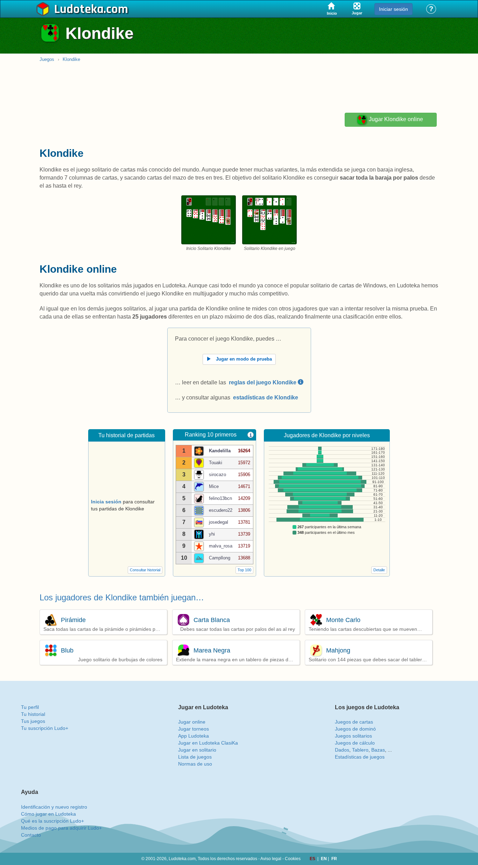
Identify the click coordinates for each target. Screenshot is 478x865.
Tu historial (33, 714)
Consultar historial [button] (145, 570)
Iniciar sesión (393, 9)
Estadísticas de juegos (360, 757)
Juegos (47, 59)
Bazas (378, 750)
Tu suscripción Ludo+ (44, 728)
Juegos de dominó (355, 729)
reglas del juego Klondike (263, 382)
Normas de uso (195, 764)
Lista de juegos (195, 757)
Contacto (31, 835)
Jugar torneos (193, 729)
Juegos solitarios (353, 736)
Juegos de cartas (354, 722)
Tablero (360, 750)
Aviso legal (270, 858)
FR (334, 858)
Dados (342, 750)
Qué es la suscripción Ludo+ (52, 821)
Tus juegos (33, 721)
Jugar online (191, 722)
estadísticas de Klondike (265, 397)
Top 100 (244, 570)
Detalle (379, 570)
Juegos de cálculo (355, 743)
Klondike (71, 59)
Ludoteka (79, 9)
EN (324, 858)
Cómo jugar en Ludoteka (48, 814)
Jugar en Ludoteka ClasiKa (208, 743)
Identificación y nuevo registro (54, 807)
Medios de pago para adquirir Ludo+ (61, 828)
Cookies (293, 858)
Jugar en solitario (197, 750)
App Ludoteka (193, 736)
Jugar (395, 120)
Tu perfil (30, 707)
